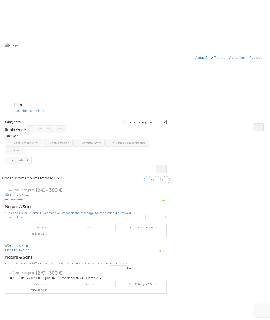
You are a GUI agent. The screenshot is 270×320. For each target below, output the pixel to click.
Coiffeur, (36, 213)
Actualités (237, 57)
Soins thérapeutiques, (110, 263)
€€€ (49, 129)
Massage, (88, 213)
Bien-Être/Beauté (17, 199)
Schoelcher (16, 217)
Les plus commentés (25, 143)
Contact (255, 57)
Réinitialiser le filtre (30, 111)
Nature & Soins (18, 206)
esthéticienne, (71, 213)
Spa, (128, 213)
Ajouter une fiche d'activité (240, 47)
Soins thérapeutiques (110, 213)
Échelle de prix (15, 129)
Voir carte (91, 227)
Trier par (11, 136)
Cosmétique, (52, 213)
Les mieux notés (90, 143)
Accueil (201, 57)
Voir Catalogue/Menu (142, 227)
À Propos (218, 57)
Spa (128, 263)
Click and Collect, (17, 213)
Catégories (13, 122)
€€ (40, 129)
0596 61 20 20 (39, 234)
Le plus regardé (59, 143)
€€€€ (60, 129)
